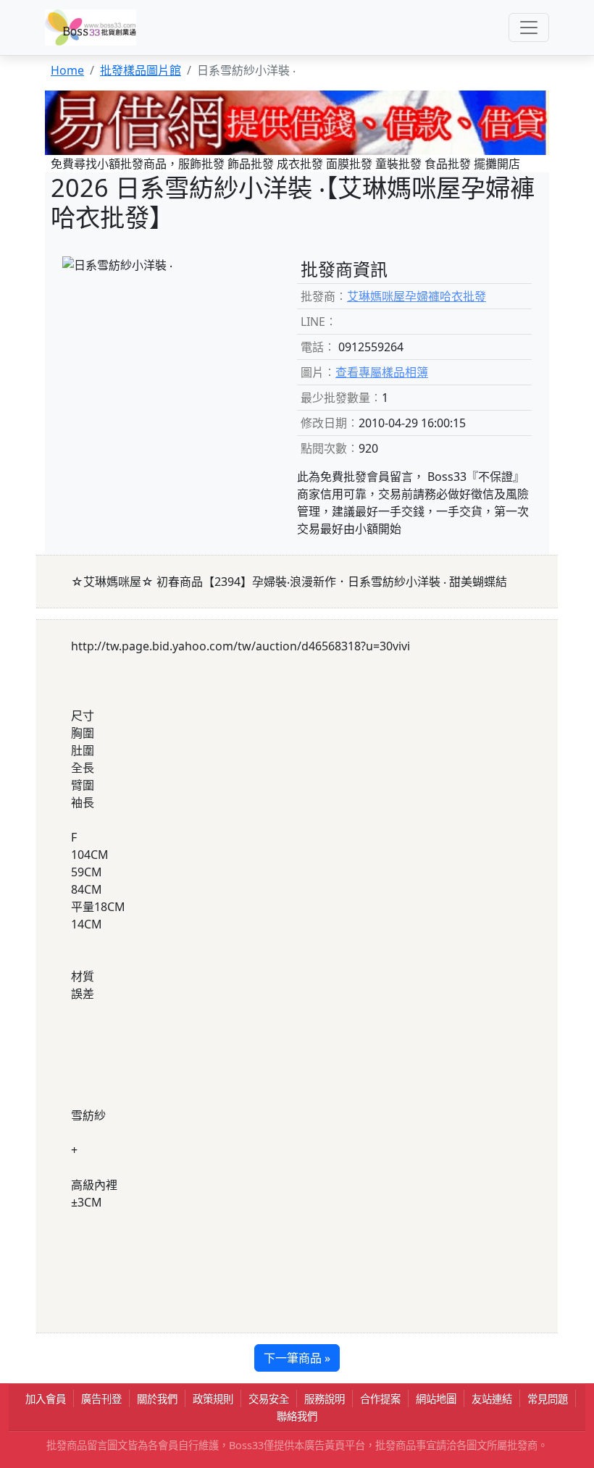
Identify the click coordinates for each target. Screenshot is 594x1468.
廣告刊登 (101, 1399)
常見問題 (547, 1399)
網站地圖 (436, 1399)
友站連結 (492, 1399)
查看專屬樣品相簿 (381, 372)
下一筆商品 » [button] (297, 1358)
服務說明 (324, 1399)
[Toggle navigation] (529, 27)
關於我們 (157, 1399)
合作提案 (380, 1399)
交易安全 (268, 1399)
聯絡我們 (297, 1416)
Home (67, 70)
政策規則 (213, 1399)
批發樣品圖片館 (140, 70)
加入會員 (45, 1399)
